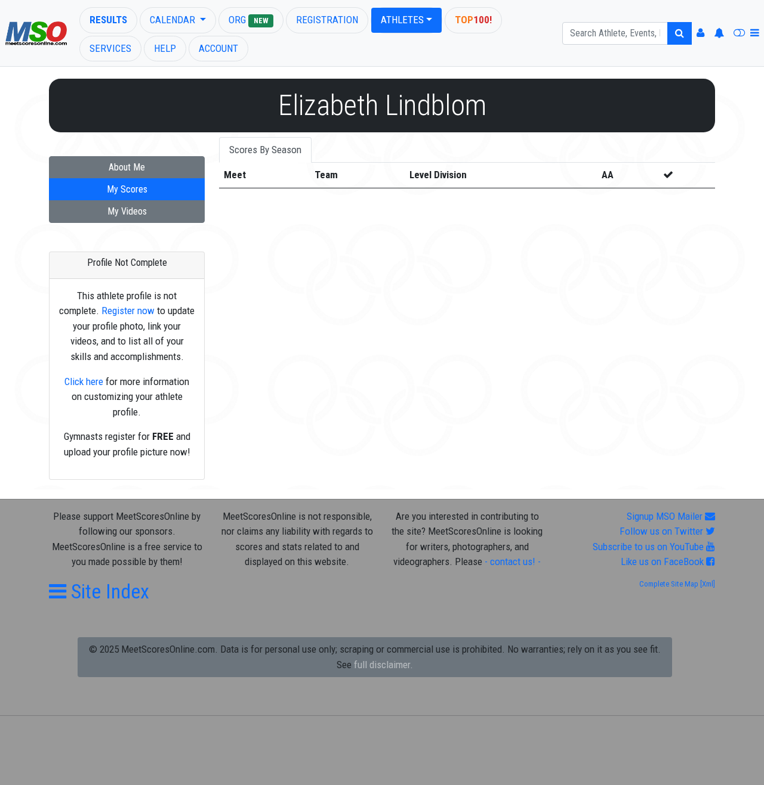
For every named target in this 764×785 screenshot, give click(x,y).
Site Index (107, 591)
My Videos (127, 211)
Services (110, 48)
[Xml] (706, 583)
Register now (128, 311)
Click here (83, 381)
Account (218, 48)
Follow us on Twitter (663, 531)
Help (165, 48)
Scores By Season (265, 150)
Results (108, 20)
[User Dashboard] (700, 33)
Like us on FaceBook (663, 561)
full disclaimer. (383, 665)
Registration (327, 20)
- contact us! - (513, 561)
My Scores (127, 189)
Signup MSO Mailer (666, 516)
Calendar (174, 20)
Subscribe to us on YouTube (649, 547)
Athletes (402, 20)
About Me (127, 167)
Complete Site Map (668, 583)
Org (248, 20)
